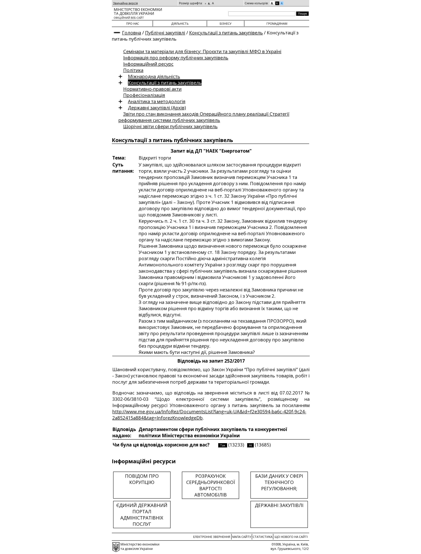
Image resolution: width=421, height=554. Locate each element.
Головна (131, 32)
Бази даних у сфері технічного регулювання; (279, 482)
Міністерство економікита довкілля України (138, 13)
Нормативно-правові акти (152, 89)
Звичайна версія (125, 3)
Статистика (262, 537)
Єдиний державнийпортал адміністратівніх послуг (141, 514)
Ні (250, 445)
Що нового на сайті (291, 537)
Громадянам (276, 23)
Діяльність (179, 23)
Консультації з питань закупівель (226, 32)
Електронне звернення (211, 537)
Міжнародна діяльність (154, 76)
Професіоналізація (144, 95)
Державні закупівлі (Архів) (157, 107)
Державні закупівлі (279, 505)
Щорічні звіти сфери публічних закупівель (170, 126)
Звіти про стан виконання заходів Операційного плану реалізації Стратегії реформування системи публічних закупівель (203, 117)
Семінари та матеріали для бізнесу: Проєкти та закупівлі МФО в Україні (202, 51)
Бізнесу (225, 23)
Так (222, 445)
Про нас (132, 23)
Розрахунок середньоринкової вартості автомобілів (210, 485)
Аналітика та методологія (156, 101)
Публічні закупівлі (165, 32)
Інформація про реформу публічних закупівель (175, 57)
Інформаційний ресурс (148, 64)
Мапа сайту (241, 537)
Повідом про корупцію (142, 479)
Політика (133, 70)
